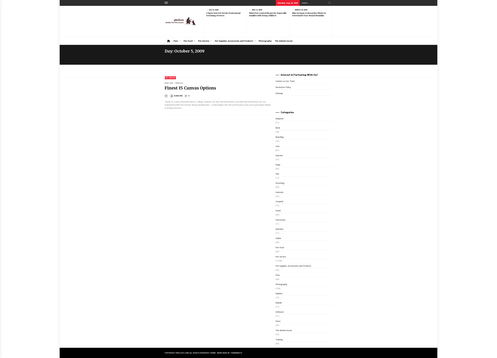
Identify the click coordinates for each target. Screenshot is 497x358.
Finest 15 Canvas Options (190, 88)
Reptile (279, 302)
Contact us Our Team (285, 81)
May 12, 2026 (257, 10)
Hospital (279, 201)
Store (278, 321)
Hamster (280, 192)
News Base (222, 353)
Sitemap (279, 93)
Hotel (278, 210)
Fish (277, 173)
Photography (265, 41)
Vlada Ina (178, 96)
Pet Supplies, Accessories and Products (234, 41)
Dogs (278, 164)
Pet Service (203, 41)
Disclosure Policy (283, 87)
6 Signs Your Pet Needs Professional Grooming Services (223, 14)
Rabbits (279, 293)
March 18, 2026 (301, 10)
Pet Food (188, 41)
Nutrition (279, 229)
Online (278, 238)
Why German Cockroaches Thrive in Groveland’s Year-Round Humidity (309, 14)
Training (279, 339)
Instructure (281, 219)
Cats (278, 146)
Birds (278, 127)
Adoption (280, 118)
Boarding (280, 137)
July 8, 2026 (214, 10)
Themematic (236, 353)
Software (280, 312)
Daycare (279, 155)
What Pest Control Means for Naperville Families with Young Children (268, 14)
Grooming (280, 183)
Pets (176, 41)
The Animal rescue (284, 41)
